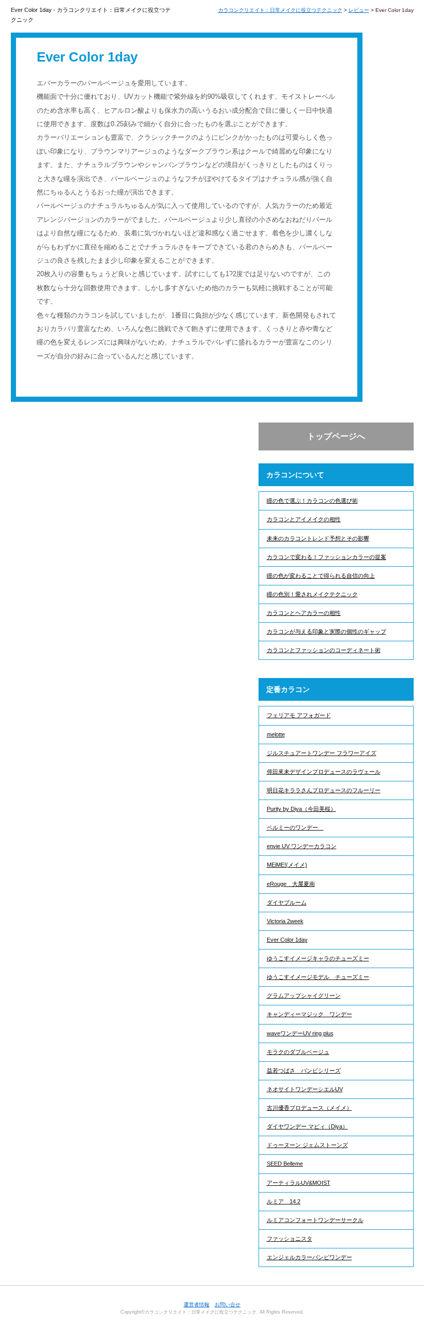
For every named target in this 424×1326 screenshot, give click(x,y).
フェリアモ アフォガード (299, 715)
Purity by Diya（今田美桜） (301, 809)
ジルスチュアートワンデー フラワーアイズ (321, 753)
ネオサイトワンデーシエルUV (305, 1089)
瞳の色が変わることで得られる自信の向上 (321, 575)
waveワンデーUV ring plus (300, 1033)
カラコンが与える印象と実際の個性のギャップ (326, 631)
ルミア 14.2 (283, 1201)
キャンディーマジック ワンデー (309, 1014)
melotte (276, 734)
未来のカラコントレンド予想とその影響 (318, 538)
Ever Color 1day (287, 940)
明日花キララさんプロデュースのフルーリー (324, 790)
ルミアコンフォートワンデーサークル (315, 1220)
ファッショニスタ (289, 1238)
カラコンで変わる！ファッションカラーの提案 (326, 557)
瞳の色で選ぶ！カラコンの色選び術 (312, 501)
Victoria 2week (285, 921)
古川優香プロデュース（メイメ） (309, 1108)
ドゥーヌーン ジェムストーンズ (307, 1145)
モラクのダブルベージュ (298, 1052)
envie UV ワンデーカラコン (302, 846)
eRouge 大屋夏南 (291, 884)
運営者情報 (196, 1304)
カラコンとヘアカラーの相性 (304, 613)
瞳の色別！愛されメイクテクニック (312, 594)
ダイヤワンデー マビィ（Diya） (307, 1126)
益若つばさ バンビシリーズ (304, 1070)
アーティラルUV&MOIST (298, 1183)
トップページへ (336, 436)
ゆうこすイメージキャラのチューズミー (318, 958)
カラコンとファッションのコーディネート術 (324, 650)
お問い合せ (227, 1304)
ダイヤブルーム (287, 902)
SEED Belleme (285, 1164)
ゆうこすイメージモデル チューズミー (318, 977)
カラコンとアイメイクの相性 (304, 519)
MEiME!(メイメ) (287, 865)
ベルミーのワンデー (295, 827)
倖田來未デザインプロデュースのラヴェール (324, 772)
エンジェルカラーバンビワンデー (309, 1257)
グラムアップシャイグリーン (304, 995)
